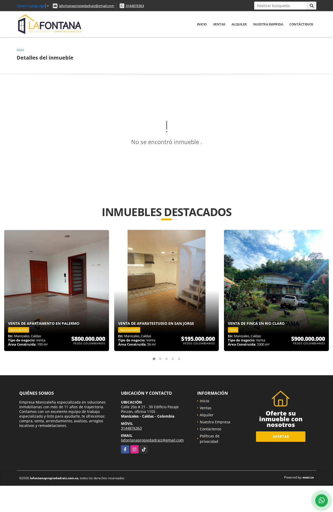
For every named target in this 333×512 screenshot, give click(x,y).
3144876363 (135, 5)
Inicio (202, 24)
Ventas (219, 24)
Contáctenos (301, 24)
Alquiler (239, 24)
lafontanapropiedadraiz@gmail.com (86, 5)
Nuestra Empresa (268, 24)
